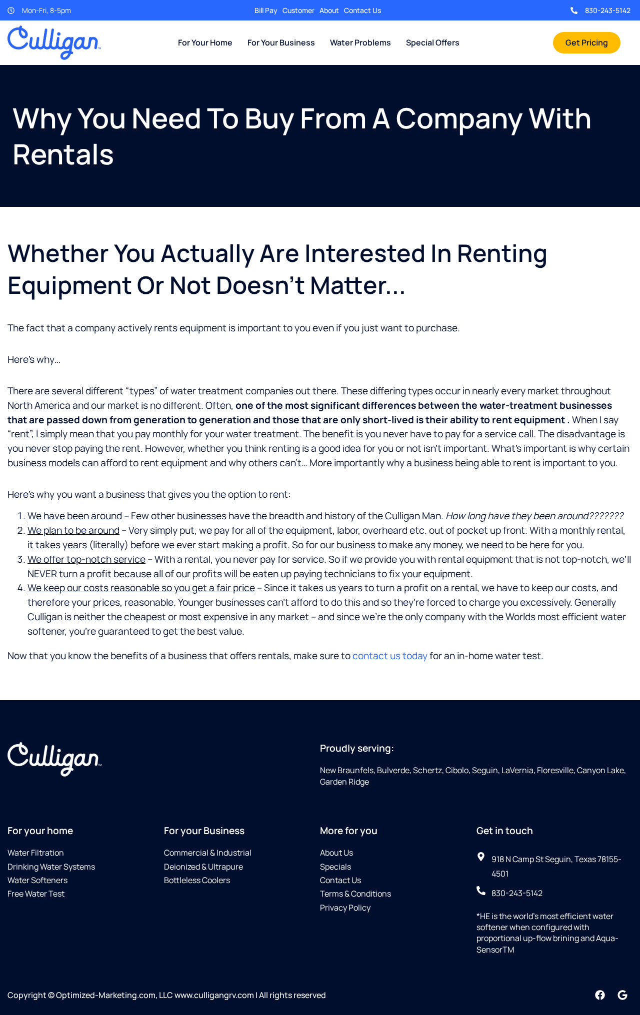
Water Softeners (38, 880)
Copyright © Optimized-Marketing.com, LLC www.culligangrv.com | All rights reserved (167, 995)
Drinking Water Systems (51, 866)
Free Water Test (36, 893)
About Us (336, 852)
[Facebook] (600, 995)
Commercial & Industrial (208, 852)
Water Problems (360, 42)
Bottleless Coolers (197, 880)
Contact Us (362, 10)
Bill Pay (266, 10)
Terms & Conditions (355, 893)
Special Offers (433, 42)
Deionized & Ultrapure (203, 866)
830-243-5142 (607, 10)
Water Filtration (36, 852)
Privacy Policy (345, 907)
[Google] (622, 995)
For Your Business (281, 42)
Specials (335, 866)
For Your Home (205, 42)
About (329, 10)
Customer (298, 10)
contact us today (390, 655)
